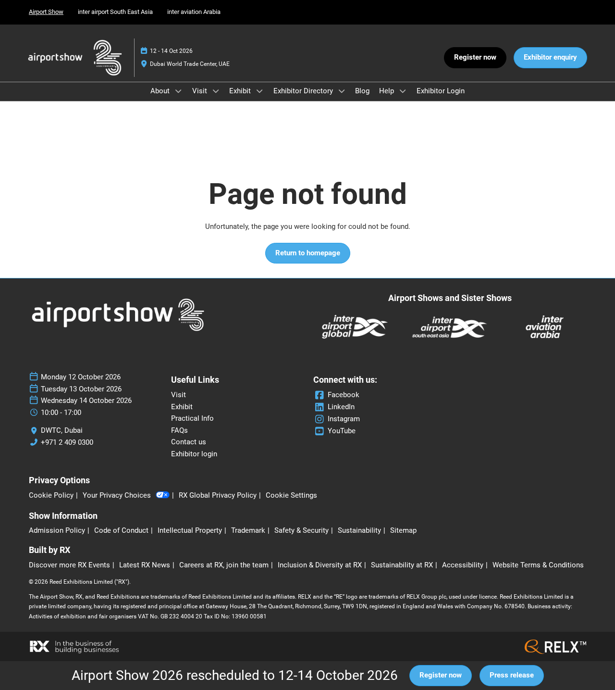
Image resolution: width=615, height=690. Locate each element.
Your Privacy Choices (117, 495)
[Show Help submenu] (402, 91)
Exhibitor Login (441, 91)
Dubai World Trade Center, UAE (190, 64)
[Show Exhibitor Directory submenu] (341, 91)
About (161, 91)
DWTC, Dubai (62, 430)
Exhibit (241, 91)
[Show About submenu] (178, 91)
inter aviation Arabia (194, 11)
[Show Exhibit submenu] (259, 91)
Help (387, 91)
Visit (200, 91)
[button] (475, 57)
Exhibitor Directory (304, 91)
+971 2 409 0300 (67, 442)
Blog (362, 91)
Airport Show (46, 11)
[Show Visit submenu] (215, 91)
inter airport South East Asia (115, 11)
